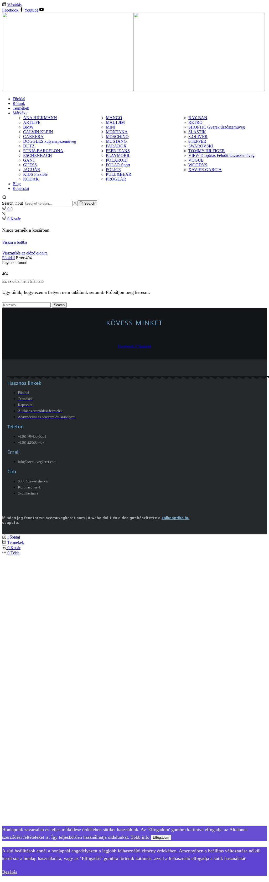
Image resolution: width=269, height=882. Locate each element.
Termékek (21, 108)
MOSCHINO (117, 136)
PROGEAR (116, 179)
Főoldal (19, 99)
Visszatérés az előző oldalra (25, 253)
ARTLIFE (31, 122)
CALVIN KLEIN (38, 132)
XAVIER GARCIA (205, 169)
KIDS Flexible (35, 174)
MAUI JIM (115, 122)
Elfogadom (161, 838)
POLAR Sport (118, 165)
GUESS (30, 165)
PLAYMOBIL (118, 155)
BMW (28, 127)
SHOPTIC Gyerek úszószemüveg (216, 127)
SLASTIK (197, 132)
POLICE (113, 169)
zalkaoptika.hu (175, 518)
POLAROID (117, 160)
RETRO (195, 122)
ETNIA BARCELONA (43, 150)
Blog (17, 184)
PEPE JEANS (118, 150)
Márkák (19, 113)
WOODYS (197, 165)
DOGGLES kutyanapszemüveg (49, 141)
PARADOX (116, 146)
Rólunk (19, 103)
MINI (110, 127)
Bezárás (9, 872)
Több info (140, 837)
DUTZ (29, 146)
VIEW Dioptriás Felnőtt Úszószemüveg (221, 155)
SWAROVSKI (200, 146)
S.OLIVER (198, 136)
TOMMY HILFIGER (206, 150)
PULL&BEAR (118, 174)
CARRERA (33, 136)
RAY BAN (197, 117)
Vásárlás (14, 5)
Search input (12, 203)
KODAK (31, 179)
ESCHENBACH (37, 155)
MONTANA (117, 132)
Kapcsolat (21, 188)
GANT (29, 160)
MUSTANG (116, 141)
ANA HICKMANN (40, 117)
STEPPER (197, 141)
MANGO (114, 117)
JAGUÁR (31, 169)
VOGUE (196, 160)
